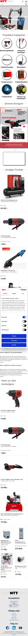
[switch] (24, 321)
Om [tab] (23, 293)
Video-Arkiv (14, 617)
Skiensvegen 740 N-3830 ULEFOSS (14, 602)
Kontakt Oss (14, 618)
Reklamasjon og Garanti (14, 620)
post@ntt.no (15, 606)
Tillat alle (14, 336)
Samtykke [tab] (5, 293)
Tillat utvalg (14, 340)
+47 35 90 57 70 (15, 605)
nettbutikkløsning (14, 633)
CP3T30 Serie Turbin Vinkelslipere (14, 144)
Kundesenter (14, 614)
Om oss (14, 613)
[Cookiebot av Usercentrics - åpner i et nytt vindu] (20, 290)
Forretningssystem (5, 633)
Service (14, 616)
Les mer (1, 362)
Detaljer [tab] (14, 293)
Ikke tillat (14, 345)
